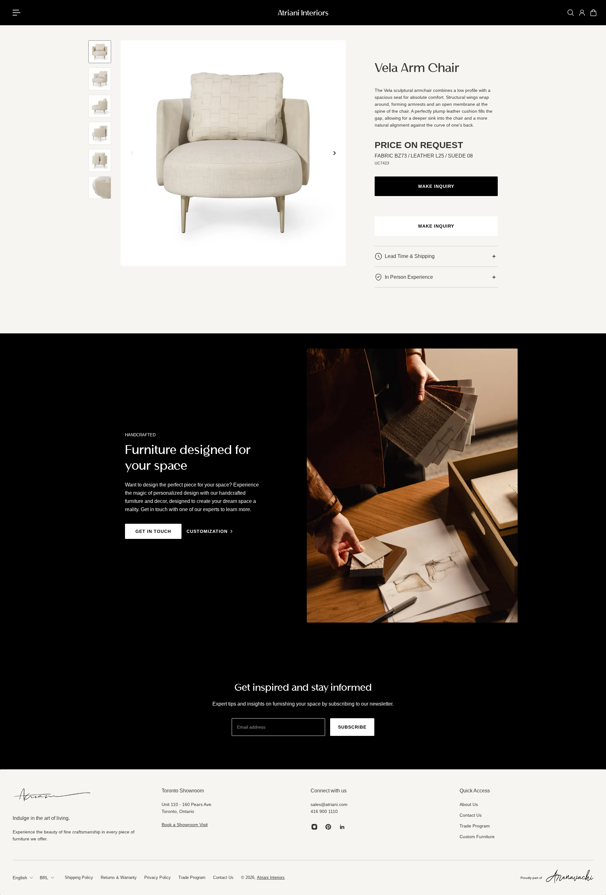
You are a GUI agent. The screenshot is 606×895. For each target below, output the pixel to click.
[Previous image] (132, 153)
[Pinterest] (328, 827)
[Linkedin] (342, 827)
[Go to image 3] (99, 106)
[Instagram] (314, 827)
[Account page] (582, 13)
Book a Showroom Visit (185, 824)
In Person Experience (409, 277)
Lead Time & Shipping (410, 256)
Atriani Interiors (271, 877)
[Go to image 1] (99, 51)
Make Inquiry (436, 186)
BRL (44, 877)
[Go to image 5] (99, 160)
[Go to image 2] (99, 79)
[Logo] (303, 12)
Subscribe (352, 727)
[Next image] (334, 153)
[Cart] (593, 12)
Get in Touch (153, 531)
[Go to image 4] (99, 133)
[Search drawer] (570, 12)
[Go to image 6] (99, 187)
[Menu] (19, 12)
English (20, 877)
